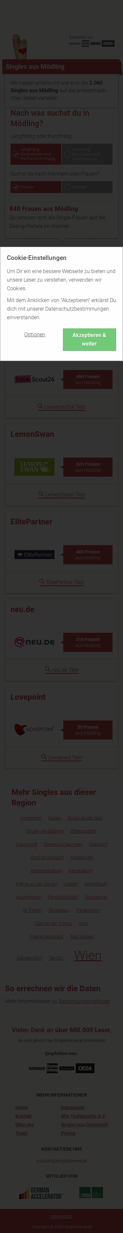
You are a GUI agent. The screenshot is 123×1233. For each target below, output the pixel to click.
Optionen (34, 334)
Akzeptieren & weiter (89, 339)
